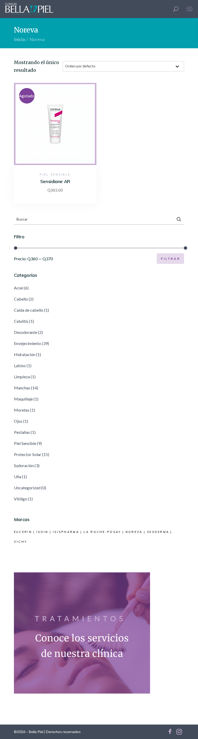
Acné (18, 287)
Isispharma (66, 532)
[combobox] (123, 66)
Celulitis (21, 321)
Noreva (134, 532)
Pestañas (22, 432)
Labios (20, 365)
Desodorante (25, 332)
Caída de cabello (28, 310)
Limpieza (22, 376)
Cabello (21, 298)
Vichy (20, 542)
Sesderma (158, 532)
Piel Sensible (55, 174)
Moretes (21, 409)
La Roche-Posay (102, 532)
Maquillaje (23, 398)
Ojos (18, 421)
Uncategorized (27, 487)
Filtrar (170, 259)
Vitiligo (20, 498)
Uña (17, 476)
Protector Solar (27, 454)
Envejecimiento (27, 343)
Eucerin (23, 532)
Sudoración (24, 465)
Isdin (42, 532)
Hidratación (24, 354)
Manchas (22, 387)
